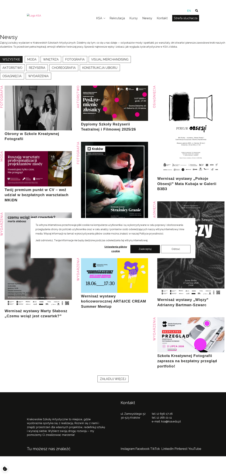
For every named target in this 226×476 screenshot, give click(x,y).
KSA (99, 18)
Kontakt (162, 18)
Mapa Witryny (90, 469)
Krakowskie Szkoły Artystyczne (112, 3)
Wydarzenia (78, 269)
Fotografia (78, 152)
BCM (105, 463)
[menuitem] (189, 10)
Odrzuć (176, 249)
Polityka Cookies (68, 469)
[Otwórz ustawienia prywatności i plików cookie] (5, 468)
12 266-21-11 (164, 417)
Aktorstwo (78, 96)
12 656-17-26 (165, 413)
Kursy (133, 18)
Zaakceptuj (145, 249)
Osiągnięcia (154, 96)
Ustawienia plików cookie (115, 249)
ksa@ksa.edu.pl (171, 421)
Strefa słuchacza (185, 18)
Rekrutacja (117, 18)
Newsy (147, 18)
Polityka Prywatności (41, 469)
